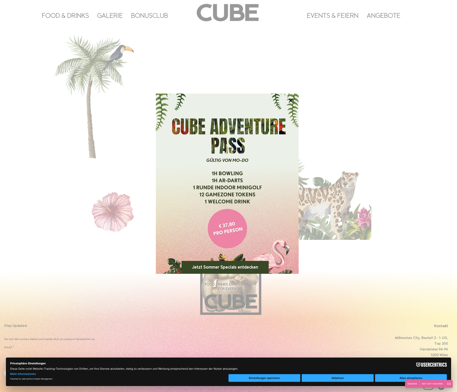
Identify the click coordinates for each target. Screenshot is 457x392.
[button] (291, 101)
